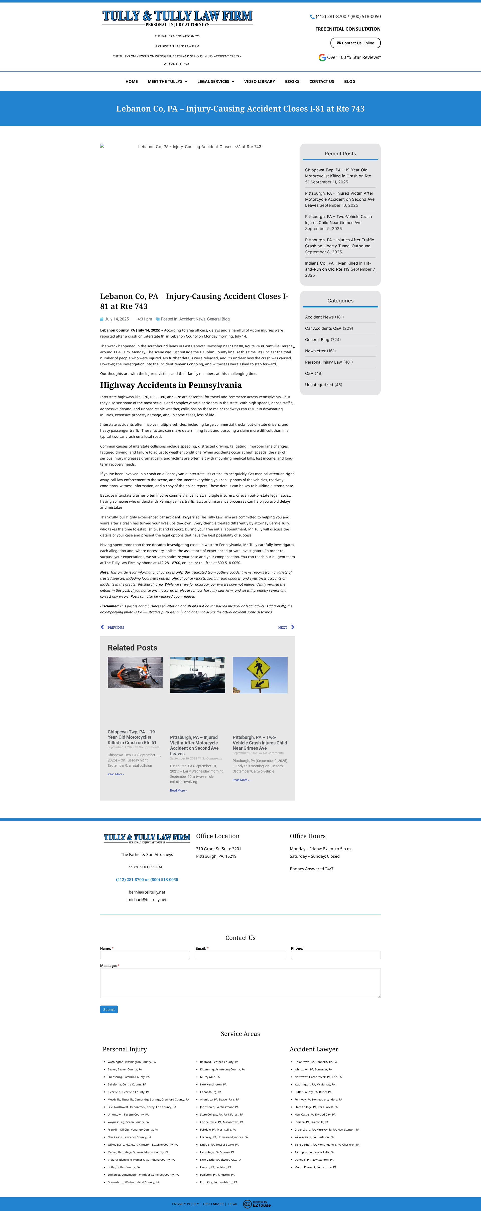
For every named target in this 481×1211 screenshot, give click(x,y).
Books (292, 81)
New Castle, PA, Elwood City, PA (220, 1159)
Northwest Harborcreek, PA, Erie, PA (318, 1077)
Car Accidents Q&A (323, 328)
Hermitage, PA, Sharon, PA (217, 1152)
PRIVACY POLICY (185, 1203)
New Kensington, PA (213, 1084)
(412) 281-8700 (331, 16)
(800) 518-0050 (365, 16)
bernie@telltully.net (147, 892)
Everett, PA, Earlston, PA (215, 1167)
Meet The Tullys (165, 81)
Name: (107, 948)
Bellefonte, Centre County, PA (127, 1084)
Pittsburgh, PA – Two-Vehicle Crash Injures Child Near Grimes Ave (260, 743)
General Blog (218, 319)
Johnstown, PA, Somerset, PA (313, 1069)
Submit (109, 1009)
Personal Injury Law (323, 362)
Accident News (192, 319)
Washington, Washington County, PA (132, 1062)
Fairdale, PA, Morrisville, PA (218, 1129)
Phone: (297, 948)
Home (132, 81)
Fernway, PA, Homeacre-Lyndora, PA (224, 1137)
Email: (202, 948)
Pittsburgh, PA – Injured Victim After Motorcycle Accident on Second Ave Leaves (194, 745)
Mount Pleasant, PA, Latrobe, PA (316, 1167)
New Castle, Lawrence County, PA (129, 1137)
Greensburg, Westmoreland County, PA (133, 1182)
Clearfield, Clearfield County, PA (128, 1092)
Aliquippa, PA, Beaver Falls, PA (219, 1099)
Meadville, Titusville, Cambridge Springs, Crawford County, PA (148, 1099)
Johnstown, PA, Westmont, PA (219, 1107)
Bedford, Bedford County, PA (219, 1062)
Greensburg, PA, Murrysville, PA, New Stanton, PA (327, 1129)
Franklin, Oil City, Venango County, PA (133, 1129)
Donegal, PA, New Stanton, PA (314, 1159)
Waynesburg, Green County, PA (128, 1122)
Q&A (309, 373)
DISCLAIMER (213, 1203)
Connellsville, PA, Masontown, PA (221, 1122)
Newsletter (315, 350)
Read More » (116, 774)
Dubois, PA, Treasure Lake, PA (219, 1144)
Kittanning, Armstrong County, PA (222, 1069)
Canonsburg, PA (210, 1092)
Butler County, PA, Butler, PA (313, 1092)
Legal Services (213, 81)
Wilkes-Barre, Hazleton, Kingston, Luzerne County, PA (143, 1144)
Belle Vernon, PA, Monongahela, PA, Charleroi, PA (327, 1144)
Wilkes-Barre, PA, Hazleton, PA (314, 1137)
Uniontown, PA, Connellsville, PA (316, 1062)
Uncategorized (319, 384)
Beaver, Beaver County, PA (125, 1069)
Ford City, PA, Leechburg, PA (219, 1182)
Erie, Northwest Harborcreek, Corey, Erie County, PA (142, 1107)
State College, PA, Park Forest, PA (221, 1114)
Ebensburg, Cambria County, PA (129, 1077)
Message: (109, 966)
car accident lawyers (177, 517)
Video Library (259, 81)
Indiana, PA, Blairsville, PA (311, 1122)
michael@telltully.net (147, 899)
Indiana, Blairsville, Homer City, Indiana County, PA (141, 1159)
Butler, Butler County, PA (124, 1167)
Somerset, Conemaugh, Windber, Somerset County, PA (143, 1174)
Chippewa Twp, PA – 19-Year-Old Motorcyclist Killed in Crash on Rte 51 (132, 737)
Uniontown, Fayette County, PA (128, 1114)
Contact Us (321, 81)
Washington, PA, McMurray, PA (315, 1084)
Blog (349, 81)
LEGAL (233, 1203)
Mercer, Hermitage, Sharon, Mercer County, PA (138, 1152)
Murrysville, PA (210, 1077)
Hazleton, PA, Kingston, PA (217, 1174)
